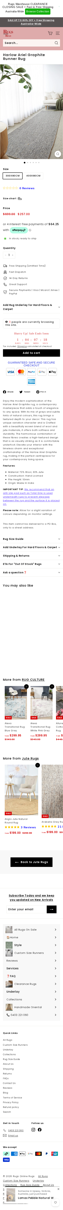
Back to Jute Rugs (34, 862)
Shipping (22, 346)
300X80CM (13, 175)
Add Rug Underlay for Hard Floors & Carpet (27, 307)
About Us (8, 1063)
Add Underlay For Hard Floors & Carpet (30, 547)
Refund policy (11, 1107)
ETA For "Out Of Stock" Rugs (22, 564)
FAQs (6, 1078)
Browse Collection (37, 11)
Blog (5, 1092)
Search (7, 1111)
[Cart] (50, 33)
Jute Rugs (30, 758)
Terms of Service (12, 1097)
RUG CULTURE (33, 679)
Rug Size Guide (13, 539)
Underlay (8, 1049)
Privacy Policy (11, 1102)
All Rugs (7, 1039)
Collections (9, 1054)
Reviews (7, 1087)
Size (6, 169)
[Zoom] (58, 154)
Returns (7, 1073)
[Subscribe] (52, 909)
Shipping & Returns (16, 555)
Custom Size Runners (15, 1044)
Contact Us (9, 1083)
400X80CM (33, 175)
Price (6, 208)
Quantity (9, 248)
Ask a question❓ (15, 572)
